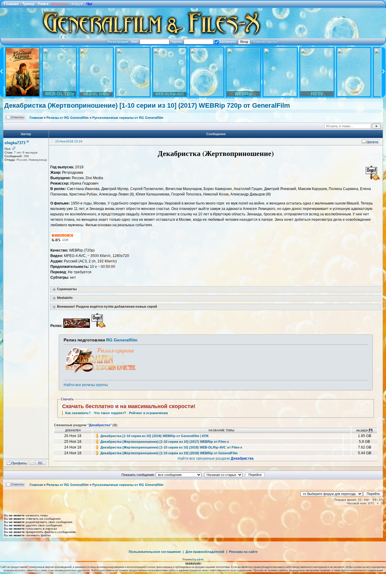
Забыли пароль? (266, 41)
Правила (60, 4)
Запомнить (227, 41)
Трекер (28, 4)
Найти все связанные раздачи (216, 458)
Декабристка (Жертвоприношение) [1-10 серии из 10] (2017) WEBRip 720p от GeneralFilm (147, 105)
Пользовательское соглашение (155, 551)
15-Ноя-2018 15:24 (68, 141)
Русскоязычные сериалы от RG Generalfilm (127, 117)
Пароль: (177, 41)
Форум (77, 4)
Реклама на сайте (243, 551)
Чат (89, 4)
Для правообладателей (204, 551)
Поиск (43, 4)
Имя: (135, 41)
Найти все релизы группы (86, 385)
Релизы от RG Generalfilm (67, 117)
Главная (11, 4)
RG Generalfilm (121, 340)
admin (200, 559)
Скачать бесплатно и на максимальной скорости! (128, 406)
